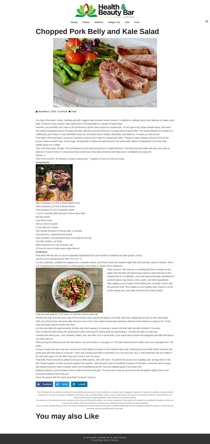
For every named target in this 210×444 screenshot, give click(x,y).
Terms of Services (110, 440)
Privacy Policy (97, 440)
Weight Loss (114, 22)
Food (136, 22)
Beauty (74, 22)
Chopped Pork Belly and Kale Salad (97, 31)
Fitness (86, 22)
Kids (127, 22)
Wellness (98, 22)
